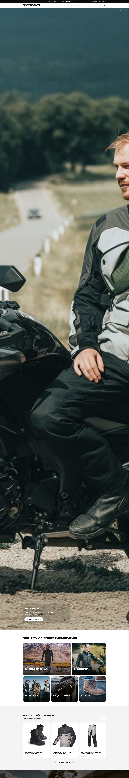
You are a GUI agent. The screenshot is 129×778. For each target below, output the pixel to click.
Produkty (65, 5)
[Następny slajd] (6, 626)
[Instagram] (24, 1)
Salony (72, 5)
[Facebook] (26, 1)
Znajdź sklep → (68, 1)
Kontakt (78, 5)
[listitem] (36, 740)
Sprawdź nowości (33, 620)
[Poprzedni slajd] (3, 626)
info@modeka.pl (96, 1)
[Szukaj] (104, 5)
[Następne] (104, 718)
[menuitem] (66, 5)
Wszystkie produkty (64, 762)
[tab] (123, 603)
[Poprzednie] (100, 718)
